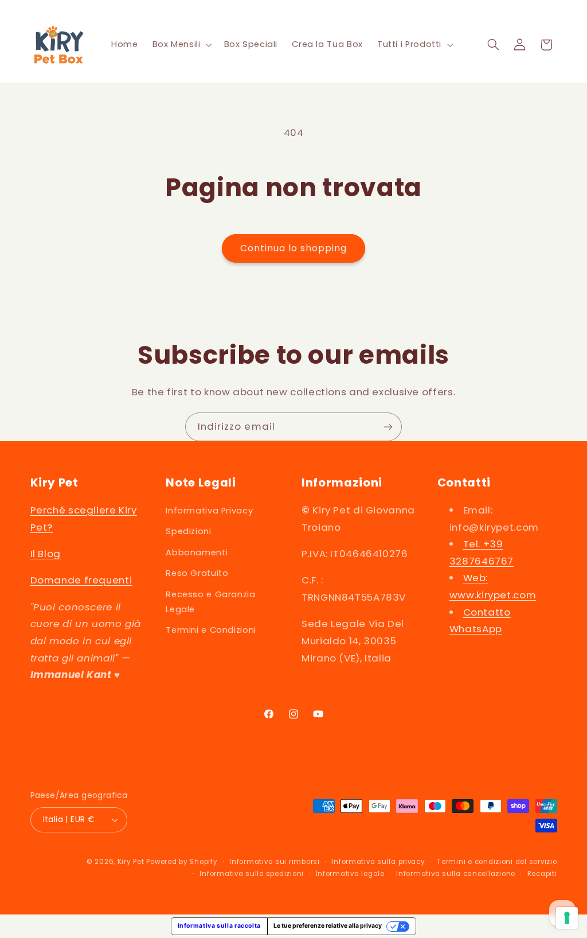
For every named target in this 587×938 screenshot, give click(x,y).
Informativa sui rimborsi (274, 861)
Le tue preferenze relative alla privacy (327, 925)
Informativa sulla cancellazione (455, 873)
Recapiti (542, 873)
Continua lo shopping (293, 248)
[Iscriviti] (388, 426)
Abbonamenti (197, 552)
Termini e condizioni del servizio (497, 861)
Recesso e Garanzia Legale (210, 602)
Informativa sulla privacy (378, 861)
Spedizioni (188, 531)
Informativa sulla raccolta (219, 925)
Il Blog (45, 554)
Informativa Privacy (209, 510)
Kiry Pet (131, 861)
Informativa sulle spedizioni (251, 873)
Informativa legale (350, 873)
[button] (181, 44)
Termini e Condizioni (211, 630)
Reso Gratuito (197, 573)
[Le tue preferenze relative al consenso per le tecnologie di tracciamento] (567, 918)
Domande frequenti (81, 580)
